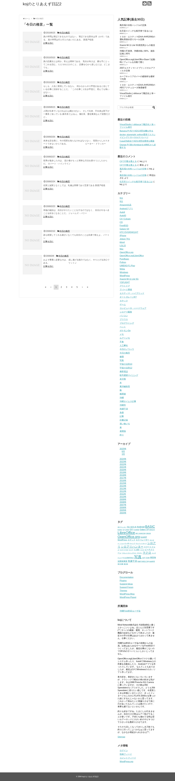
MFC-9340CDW (141, 533)
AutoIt (122, 212)
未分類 (123, 379)
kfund (122, 242)
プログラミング (127, 323)
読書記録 (124, 420)
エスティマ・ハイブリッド (132, 293)
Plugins (123, 581)
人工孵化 (124, 345)
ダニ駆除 (136, 549)
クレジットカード (141, 543)
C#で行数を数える (128, 161)
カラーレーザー (142, 540)
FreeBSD (124, 225)
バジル (142, 549)
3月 (123, 454)
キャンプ (132, 543)
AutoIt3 (123, 215)
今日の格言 (65, 33)
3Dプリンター (122, 527)
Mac (121, 249)
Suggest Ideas (126, 584)
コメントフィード (128, 758)
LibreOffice (126, 533)
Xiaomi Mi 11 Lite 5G (129, 279)
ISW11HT (152, 529)
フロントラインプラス (129, 553)
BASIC (150, 526)
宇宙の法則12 (126, 368)
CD (121, 222)
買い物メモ (125, 424)
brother (120, 529)
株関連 (123, 394)
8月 (123, 451)
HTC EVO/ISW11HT (129, 232)
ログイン (124, 750)
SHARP (143, 537)
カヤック (124, 301)
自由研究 (152, 561)
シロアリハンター (132, 546)
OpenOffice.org (126, 252)
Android (141, 527)
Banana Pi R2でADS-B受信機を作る (136, 131)
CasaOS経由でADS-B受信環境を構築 (137, 141)
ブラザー (139, 553)
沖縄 (122, 398)
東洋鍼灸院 (125, 386)
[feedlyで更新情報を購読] (144, 3)
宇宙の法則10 (126, 364)
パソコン (124, 316)
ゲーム (123, 304)
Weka (122, 269)
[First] (45, 287)
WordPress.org (126, 761)
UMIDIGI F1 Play (127, 266)
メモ (122, 334)
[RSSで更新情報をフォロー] (149, 3)
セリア (131, 549)
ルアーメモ (125, 338)
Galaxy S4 (124, 229)
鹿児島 (126, 564)
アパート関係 (126, 289)
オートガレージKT (128, 297)
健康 (122, 357)
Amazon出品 (125, 205)
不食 (122, 342)
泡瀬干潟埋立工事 (143, 561)
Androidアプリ (126, 209)
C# (123, 529)
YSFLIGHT (125, 282)
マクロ (147, 552)
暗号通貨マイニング (129, 375)
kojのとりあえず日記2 (42, 4)
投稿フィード (126, 754)
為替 (122, 412)
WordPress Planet (128, 597)
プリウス (124, 319)
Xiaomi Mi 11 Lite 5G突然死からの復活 (137, 45)
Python (123, 262)
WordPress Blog (127, 594)
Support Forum (126, 587)
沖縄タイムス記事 (128, 401)
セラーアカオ (124, 549)
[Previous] (50, 287)
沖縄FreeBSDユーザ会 (130, 611)
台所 (143, 557)
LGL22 (123, 246)
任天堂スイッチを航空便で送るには (136, 31)
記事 (122, 416)
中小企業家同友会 (128, 557)
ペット (123, 327)
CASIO (127, 529)
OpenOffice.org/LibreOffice (132, 256)
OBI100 (148, 533)
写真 (122, 360)
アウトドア (125, 286)
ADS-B (133, 527)
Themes (123, 591)
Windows (124, 272)
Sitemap (121, 737)
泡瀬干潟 (124, 409)
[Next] (82, 287)
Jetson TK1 (125, 239)
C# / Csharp (125, 219)
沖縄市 (123, 405)
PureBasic (124, 259)
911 (121, 198)
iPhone (123, 236)
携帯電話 (124, 371)
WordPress (125, 276)
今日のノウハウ (127, 349)
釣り (122, 435)
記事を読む (48, 43)
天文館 (147, 557)
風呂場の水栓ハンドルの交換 (133, 25)
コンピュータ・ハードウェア (133, 308)
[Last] (87, 287)
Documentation (126, 577)
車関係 (123, 431)
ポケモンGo (125, 330)
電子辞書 (120, 564)
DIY (131, 530)
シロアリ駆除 (126, 312)
